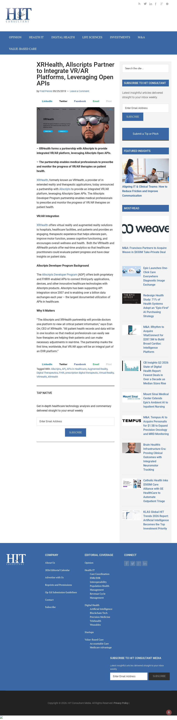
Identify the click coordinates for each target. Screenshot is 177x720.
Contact (49, 599)
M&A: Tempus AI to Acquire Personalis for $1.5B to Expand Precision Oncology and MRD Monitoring (156, 426)
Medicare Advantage (101, 647)
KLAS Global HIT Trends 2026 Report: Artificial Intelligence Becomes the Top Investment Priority (156, 520)
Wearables (95, 624)
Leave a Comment (79, 91)
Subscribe (50, 607)
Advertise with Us (54, 577)
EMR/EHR (95, 578)
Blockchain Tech (99, 613)
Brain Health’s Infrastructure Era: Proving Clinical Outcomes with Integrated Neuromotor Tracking (154, 457)
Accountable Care (99, 643)
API (64, 369)
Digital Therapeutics (47, 372)
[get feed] (141, 4)
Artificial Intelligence (101, 609)
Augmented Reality (97, 369)
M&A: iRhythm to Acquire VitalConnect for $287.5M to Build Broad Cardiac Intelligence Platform (153, 339)
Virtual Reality (106, 372)
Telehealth (95, 620)
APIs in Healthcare (76, 369)
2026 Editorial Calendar (57, 570)
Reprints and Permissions (58, 584)
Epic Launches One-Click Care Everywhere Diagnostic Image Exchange (155, 276)
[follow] (146, 4)
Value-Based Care (94, 639)
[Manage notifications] (169, 712)
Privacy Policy (121, 703)
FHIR (61, 372)
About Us (50, 562)
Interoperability (98, 582)
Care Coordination (99, 574)
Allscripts (65, 189)
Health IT (90, 570)
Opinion (89, 562)
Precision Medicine (100, 617)
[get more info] (168, 4)
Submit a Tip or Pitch (146, 133)
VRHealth (42, 376)
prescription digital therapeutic (81, 372)
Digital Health (92, 605)
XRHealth (42, 180)
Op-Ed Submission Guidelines (61, 592)
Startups (89, 632)
